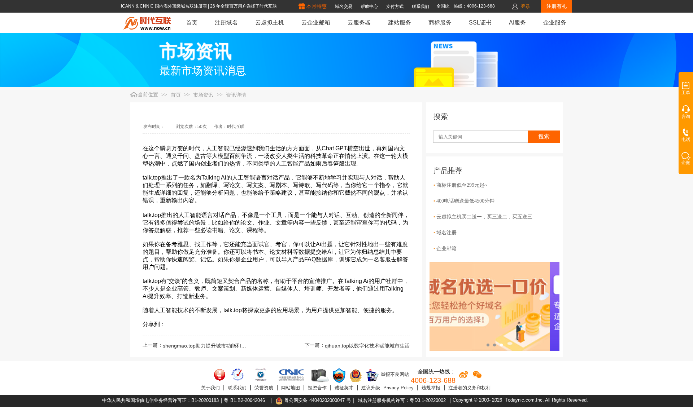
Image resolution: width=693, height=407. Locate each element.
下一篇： (357, 346)
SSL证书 (480, 22)
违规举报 (431, 387)
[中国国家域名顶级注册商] (291, 374)
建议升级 (370, 387)
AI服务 (517, 22)
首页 (191, 22)
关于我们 (210, 387)
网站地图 (290, 387)
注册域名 (226, 22)
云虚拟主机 (269, 22)
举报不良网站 (394, 374)
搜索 (544, 136)
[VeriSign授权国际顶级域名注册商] (261, 374)
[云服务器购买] (318, 375)
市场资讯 (203, 95)
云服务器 (359, 22)
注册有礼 (556, 6)
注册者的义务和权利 (469, 387)
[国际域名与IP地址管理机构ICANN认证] (237, 374)
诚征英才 (344, 387)
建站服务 (399, 22)
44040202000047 (327, 400)
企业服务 (554, 22)
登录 (525, 6)
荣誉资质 (263, 387)
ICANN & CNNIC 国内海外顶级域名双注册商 (164, 6)
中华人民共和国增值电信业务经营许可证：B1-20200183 (160, 400)
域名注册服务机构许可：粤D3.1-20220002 (402, 400)
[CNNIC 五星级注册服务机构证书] (219, 374)
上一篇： (196, 346)
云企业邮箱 (315, 22)
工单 (685, 92)
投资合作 (317, 387)
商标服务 (440, 22)
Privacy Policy (398, 387)
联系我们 (237, 387)
